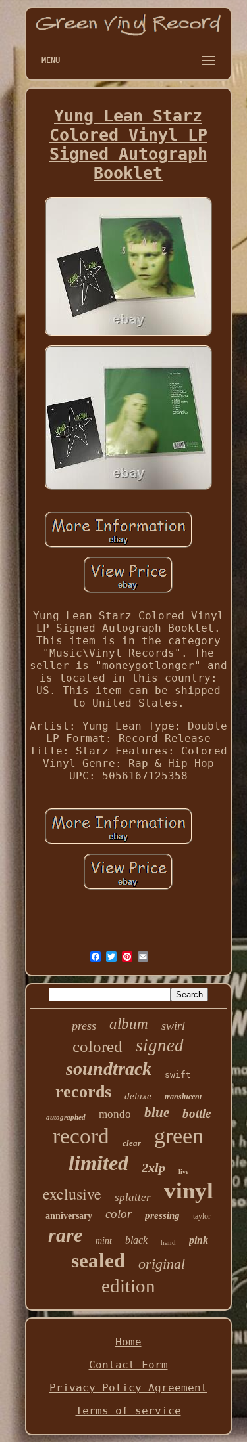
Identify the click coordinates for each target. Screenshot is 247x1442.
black (136, 1240)
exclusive (72, 1193)
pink (198, 1240)
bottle (196, 1113)
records (83, 1091)
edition (128, 1285)
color (118, 1214)
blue (156, 1112)
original (161, 1264)
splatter (133, 1197)
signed (160, 1045)
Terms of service (128, 1411)
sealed (98, 1260)
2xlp (153, 1167)
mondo (115, 1114)
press (84, 1025)
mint (104, 1241)
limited (98, 1163)
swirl (173, 1025)
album (128, 1024)
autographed (66, 1117)
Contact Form (128, 1365)
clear (132, 1143)
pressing (162, 1215)
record (81, 1136)
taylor (202, 1216)
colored (97, 1046)
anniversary (68, 1216)
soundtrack (108, 1069)
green (179, 1136)
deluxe (137, 1096)
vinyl (188, 1191)
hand (168, 1242)
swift (178, 1075)
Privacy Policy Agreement (128, 1388)
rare (65, 1235)
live (183, 1171)
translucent (183, 1096)
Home (128, 1342)
